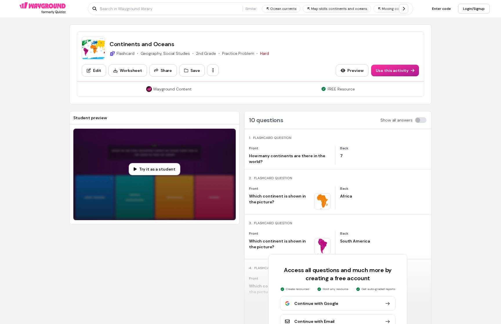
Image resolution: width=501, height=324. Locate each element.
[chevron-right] (403, 8)
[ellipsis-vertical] (213, 70)
